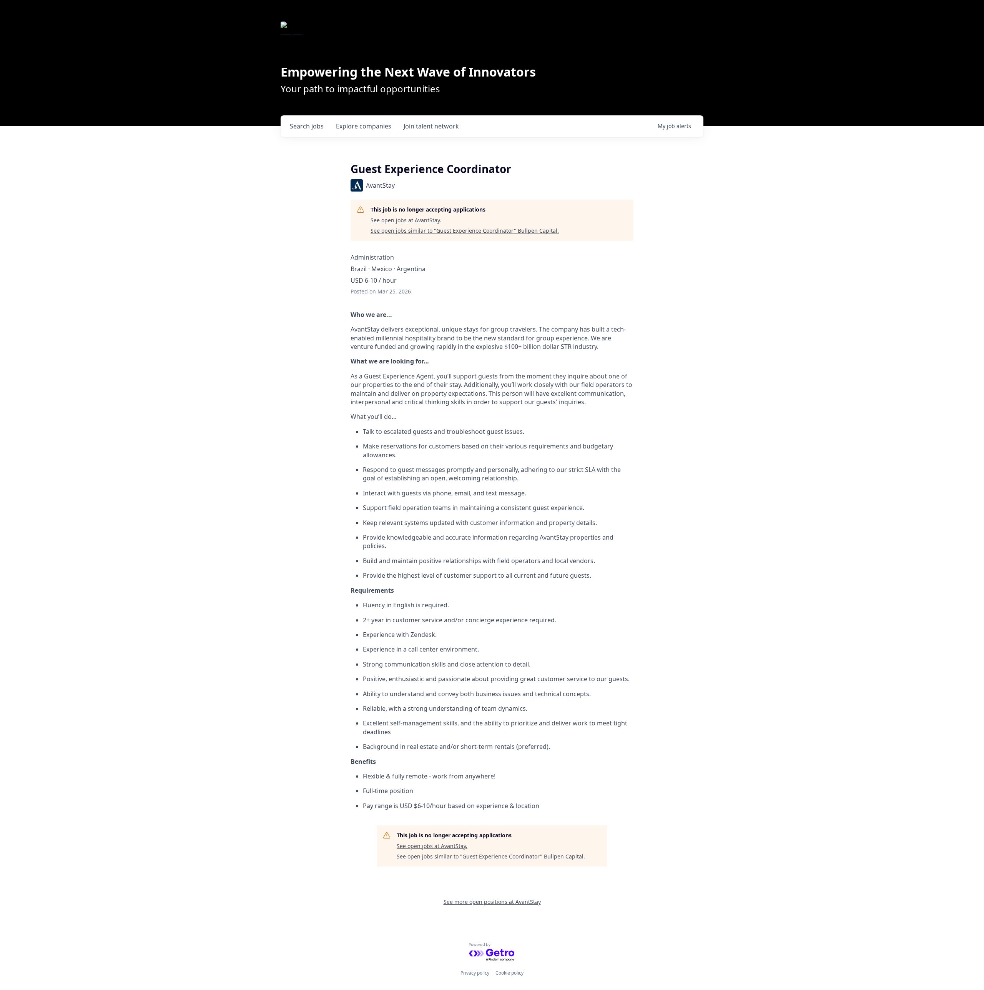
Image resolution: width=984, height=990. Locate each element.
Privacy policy (474, 973)
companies (363, 126)
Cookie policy (509, 973)
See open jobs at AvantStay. (406, 220)
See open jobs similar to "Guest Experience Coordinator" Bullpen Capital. (465, 230)
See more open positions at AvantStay (492, 901)
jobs (307, 126)
